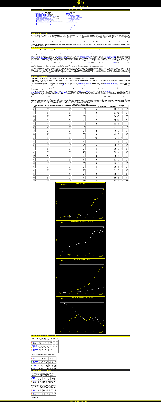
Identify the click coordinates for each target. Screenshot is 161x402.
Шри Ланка (35, 349)
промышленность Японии (36, 63)
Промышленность (43, 7)
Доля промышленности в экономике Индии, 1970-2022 (45, 18)
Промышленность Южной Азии (70, 7)
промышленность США (85, 62)
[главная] (80, 4)
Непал (33, 350)
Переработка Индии (73, 25)
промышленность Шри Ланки (37, 57)
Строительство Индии (72, 26)
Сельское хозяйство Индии (72, 23)
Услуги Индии (70, 29)
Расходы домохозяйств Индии (75, 16)
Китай (33, 342)
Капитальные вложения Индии (75, 19)
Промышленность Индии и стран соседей (43, 20)
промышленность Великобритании (87, 63)
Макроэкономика (36, 7)
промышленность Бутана (109, 57)
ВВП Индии (68, 14)
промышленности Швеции (113, 49)
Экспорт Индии (70, 20)
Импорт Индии (70, 21)
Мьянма (34, 347)
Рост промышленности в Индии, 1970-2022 (43, 17)
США (33, 378)
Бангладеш (34, 345)
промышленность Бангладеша (110, 56)
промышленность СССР (110, 62)
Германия (34, 381)
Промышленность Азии (60, 7)
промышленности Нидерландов (91, 49)
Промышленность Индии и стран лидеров (43, 23)
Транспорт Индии (71, 28)
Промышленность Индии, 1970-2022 (40, 13)
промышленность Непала (85, 57)
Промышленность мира (51, 7)
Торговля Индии (70, 27)
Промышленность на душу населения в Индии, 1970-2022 (46, 16)
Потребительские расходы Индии (74, 15)
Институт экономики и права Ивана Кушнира (79, 401)
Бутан (33, 351)
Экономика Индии (69, 13)
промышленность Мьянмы (62, 57)
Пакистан (34, 346)
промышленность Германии (61, 63)
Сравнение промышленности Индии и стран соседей (43, 19)
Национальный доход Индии (71, 30)
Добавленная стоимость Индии (71, 22)
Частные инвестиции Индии (73, 18)
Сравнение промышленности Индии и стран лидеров (43, 22)
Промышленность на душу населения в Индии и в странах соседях (48, 21)
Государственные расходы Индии (76, 17)
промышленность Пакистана (84, 56)
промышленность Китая (44, 58)
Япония (34, 379)
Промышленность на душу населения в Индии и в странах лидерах (48, 24)
